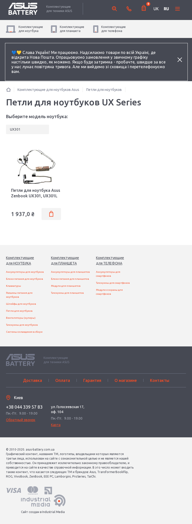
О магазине (125, 380)
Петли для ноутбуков (19, 310)
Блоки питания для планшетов (70, 278)
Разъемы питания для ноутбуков (19, 294)
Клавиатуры (13, 285)
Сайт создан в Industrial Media (43, 512)
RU (166, 8)
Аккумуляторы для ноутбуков (25, 271)
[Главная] (8, 89)
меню (178, 9)
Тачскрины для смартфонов (113, 282)
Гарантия (92, 380)
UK (156, 8)
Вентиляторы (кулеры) (21, 317)
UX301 (15, 129)
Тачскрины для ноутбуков (22, 324)
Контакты (159, 380)
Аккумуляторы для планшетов (70, 271)
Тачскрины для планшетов (67, 292)
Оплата (62, 380)
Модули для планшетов (65, 285)
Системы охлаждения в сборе (24, 331)
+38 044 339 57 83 (24, 406)
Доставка (32, 380)
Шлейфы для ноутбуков (21, 303)
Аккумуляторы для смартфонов (108, 273)
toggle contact (129, 9)
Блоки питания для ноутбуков (24, 278)
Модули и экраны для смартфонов (109, 291)
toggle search (114, 9)
